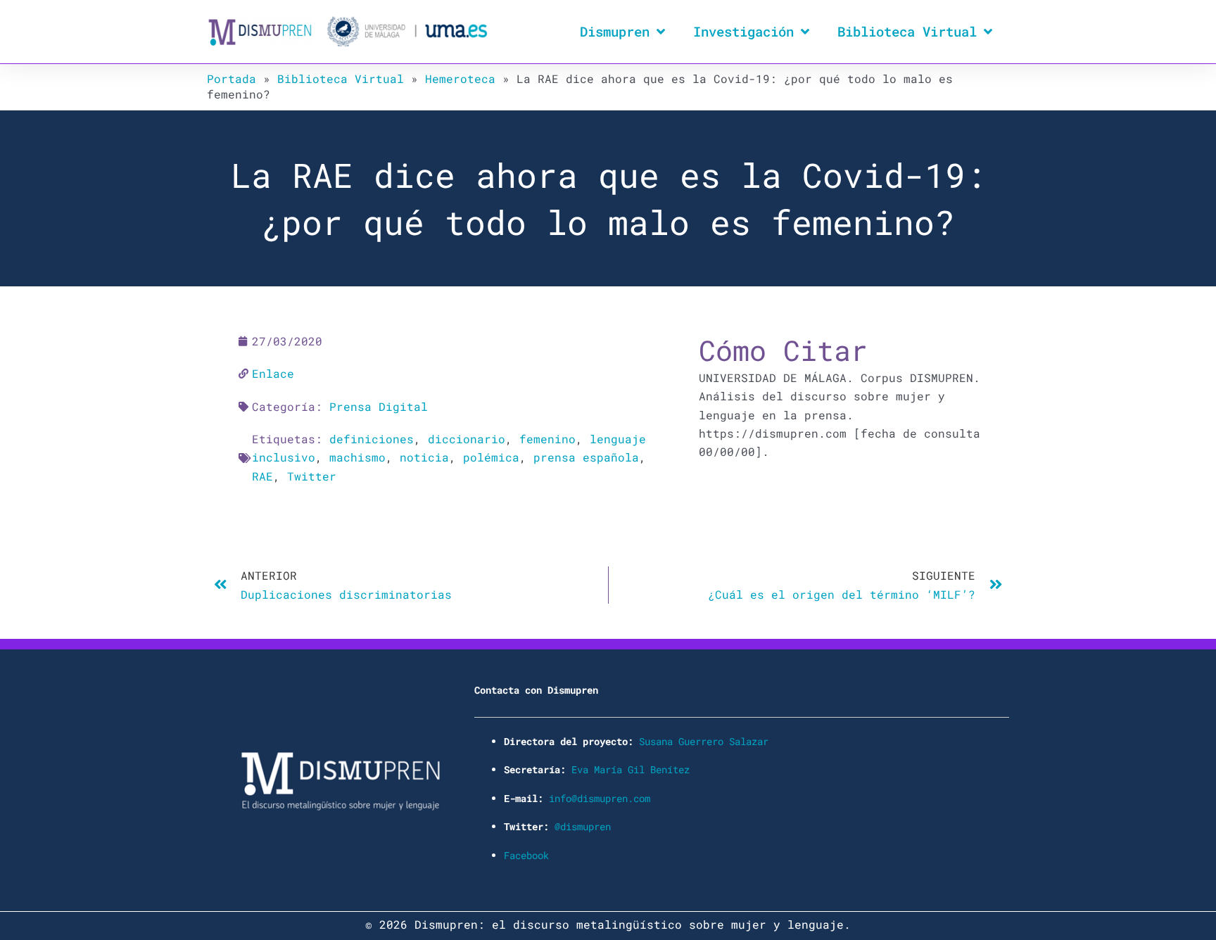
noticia (424, 457)
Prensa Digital (378, 406)
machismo (357, 457)
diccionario (466, 438)
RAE (262, 476)
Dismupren (615, 31)
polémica (491, 457)
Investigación (743, 31)
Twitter (311, 476)
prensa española (586, 457)
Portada (231, 78)
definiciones (371, 438)
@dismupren (583, 826)
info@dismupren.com (599, 798)
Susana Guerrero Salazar (703, 741)
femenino (547, 438)
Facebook (526, 855)
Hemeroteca (460, 78)
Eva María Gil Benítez (630, 769)
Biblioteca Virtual (907, 31)
